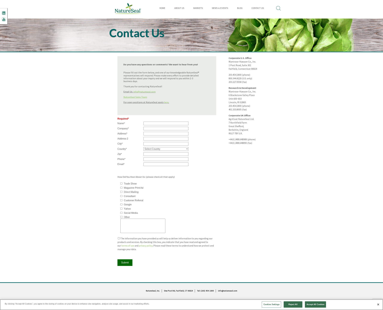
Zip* (119, 154)
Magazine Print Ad (133, 188)
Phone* (121, 159)
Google (128, 204)
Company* (123, 128)
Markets (198, 8)
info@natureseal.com (144, 91)
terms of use (127, 245)
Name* (121, 123)
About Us (179, 8)
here (166, 102)
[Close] (378, 304)
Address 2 (122, 138)
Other (127, 217)
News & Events (220, 8)
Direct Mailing (131, 192)
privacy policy (145, 245)
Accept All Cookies (315, 304)
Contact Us (257, 8)
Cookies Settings (271, 304)
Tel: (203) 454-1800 (205, 291)
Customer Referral (133, 200)
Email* (120, 164)
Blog (240, 8)
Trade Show (130, 183)
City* (120, 143)
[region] (191, 304)
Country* (122, 149)
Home (162, 8)
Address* (122, 133)
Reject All (292, 304)
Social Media (131, 213)
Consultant (129, 196)
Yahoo (127, 208)
